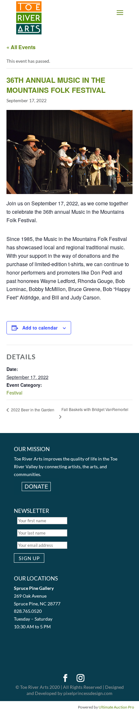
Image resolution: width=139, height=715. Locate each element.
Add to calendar (40, 327)
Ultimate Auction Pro (116, 707)
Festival (14, 392)
